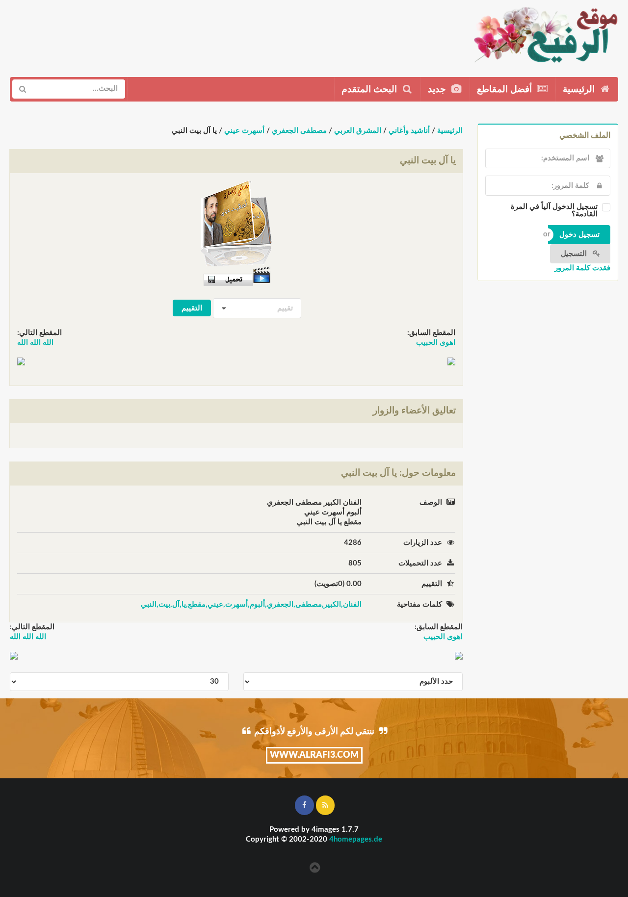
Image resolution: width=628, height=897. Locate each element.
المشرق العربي (357, 130)
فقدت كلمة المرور (582, 268)
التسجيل (575, 253)
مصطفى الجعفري (299, 130)
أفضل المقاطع (505, 89)
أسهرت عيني (244, 130)
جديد (438, 89)
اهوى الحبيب (435, 342)
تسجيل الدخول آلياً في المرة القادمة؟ (554, 210)
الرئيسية (580, 89)
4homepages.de (355, 839)
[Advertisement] (189, 35)
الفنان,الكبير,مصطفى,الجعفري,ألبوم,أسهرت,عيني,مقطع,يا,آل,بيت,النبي (251, 604)
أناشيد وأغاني (409, 130)
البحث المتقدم (370, 89)
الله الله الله (35, 342)
